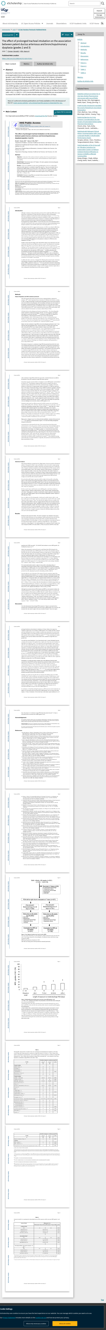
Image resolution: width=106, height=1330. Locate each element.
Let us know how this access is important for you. (46, 103)
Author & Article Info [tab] (45, 64)
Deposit (99, 11)
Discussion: (85, 56)
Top (102, 1300)
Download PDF (8, 35)
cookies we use (41, 1318)
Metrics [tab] (26, 64)
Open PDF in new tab (64, 112)
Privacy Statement (9, 1318)
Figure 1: (84, 63)
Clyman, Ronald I (13, 51)
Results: (83, 53)
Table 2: (83, 73)
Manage (99, 16)
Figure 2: (84, 66)
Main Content (11, 111)
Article (79, 39)
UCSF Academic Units (78, 23)
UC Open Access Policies (30, 23)
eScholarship (6, 30)
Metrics (80, 77)
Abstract (9, 69)
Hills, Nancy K (24, 51)
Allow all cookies (65, 1324)
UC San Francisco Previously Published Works (32, 30)
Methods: (84, 49)
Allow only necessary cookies (36, 1324)
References (84, 59)
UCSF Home (94, 23)
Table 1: (83, 69)
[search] (102, 3)
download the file (41, 116)
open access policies (21, 103)
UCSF (3, 17)
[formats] (16, 35)
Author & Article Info (85, 81)
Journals (49, 23)
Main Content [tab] (10, 64)
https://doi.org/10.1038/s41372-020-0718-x (17, 58)
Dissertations (61, 23)
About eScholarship (10, 23)
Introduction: (85, 46)
